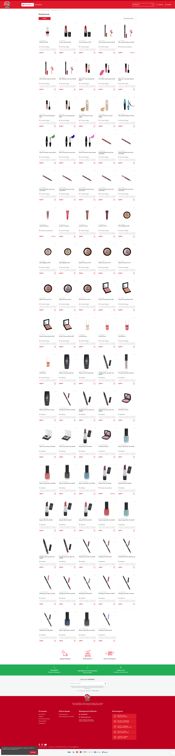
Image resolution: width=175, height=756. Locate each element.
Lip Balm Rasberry (44, 226)
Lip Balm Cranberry (64, 226)
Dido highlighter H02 (44, 262)
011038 (63, 445)
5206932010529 (124, 408)
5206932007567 (84, 408)
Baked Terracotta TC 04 (124, 262)
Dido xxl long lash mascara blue (67, 152)
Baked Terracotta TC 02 (65, 299)
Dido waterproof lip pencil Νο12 (47, 79)
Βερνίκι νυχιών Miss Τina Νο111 (67, 630)
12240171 (63, 334)
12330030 (83, 224)
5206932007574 (104, 371)
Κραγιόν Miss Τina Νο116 (105, 483)
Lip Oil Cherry (102, 336)
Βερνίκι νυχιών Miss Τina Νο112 (87, 630)
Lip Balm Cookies (83, 226)
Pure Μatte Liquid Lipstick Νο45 (107, 79)
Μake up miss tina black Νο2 (86, 373)
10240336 (63, 261)
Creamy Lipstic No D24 (65, 42)
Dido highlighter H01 (64, 262)
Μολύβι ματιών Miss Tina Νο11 (47, 593)
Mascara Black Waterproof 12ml (126, 115)
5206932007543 (65, 555)
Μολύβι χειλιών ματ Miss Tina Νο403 (106, 410)
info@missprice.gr (86, 717)
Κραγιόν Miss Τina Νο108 (45, 520)
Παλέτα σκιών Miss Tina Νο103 (67, 446)
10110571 (63, 114)
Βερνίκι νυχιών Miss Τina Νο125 (87, 483)
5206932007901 (45, 518)
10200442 (103, 187)
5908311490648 (104, 592)
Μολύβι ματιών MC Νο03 (46, 630)
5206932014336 (124, 445)
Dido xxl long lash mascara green (47, 152)
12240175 (122, 298)
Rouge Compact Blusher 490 (106, 299)
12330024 (83, 334)
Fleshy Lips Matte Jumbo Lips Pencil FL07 (86, 190)
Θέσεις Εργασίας (43, 721)
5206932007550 (104, 408)
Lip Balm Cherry (103, 226)
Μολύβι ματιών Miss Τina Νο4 (126, 593)
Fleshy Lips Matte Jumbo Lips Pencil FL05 (106, 190)
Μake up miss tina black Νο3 (66, 373)
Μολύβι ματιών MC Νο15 (85, 593)
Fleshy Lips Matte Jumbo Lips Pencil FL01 (125, 190)
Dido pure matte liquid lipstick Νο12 (126, 79)
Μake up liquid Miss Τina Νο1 (46, 409)
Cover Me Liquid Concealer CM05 (86, 116)
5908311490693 (124, 555)
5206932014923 (84, 371)
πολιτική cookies (22, 749)
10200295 (63, 77)
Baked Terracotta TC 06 (85, 262)
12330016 (103, 334)
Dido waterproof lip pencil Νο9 (126, 42)
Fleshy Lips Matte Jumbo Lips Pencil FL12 (125, 153)
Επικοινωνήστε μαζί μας (44, 718)
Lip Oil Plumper (83, 336)
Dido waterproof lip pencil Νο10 (107, 42)
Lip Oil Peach (42, 373)
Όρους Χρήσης (96, 690)
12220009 (83, 114)
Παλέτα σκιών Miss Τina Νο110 (47, 446)
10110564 (83, 77)
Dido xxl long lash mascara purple (87, 152)
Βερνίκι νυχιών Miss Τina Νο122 (126, 520)
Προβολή (132, 52)
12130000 (83, 298)
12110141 (102, 77)
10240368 (122, 114)
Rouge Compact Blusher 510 (125, 299)
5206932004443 (124, 371)
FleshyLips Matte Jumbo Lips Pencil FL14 (106, 153)
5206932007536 (45, 555)
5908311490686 (45, 592)
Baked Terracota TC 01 (84, 299)
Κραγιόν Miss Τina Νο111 (65, 520)
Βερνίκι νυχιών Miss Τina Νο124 (47, 483)
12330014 (43, 371)
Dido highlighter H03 (123, 226)
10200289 (103, 40)
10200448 (44, 187)
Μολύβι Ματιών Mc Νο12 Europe (126, 556)
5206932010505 (104, 445)
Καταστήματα (42, 723)
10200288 (123, 40)
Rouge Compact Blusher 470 (66, 336)
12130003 (122, 261)
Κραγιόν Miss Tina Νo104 (124, 483)
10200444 (83, 187)
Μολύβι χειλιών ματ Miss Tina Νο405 (106, 374)
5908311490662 (84, 555)
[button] (27, 4)
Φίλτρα (44, 18)
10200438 (123, 187)
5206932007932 (65, 518)
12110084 (63, 40)
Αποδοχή (33, 752)
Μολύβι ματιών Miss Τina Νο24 (67, 409)
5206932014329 (124, 518)
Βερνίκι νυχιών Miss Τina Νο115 (67, 483)
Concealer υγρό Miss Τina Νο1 (126, 373)
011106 (43, 445)
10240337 (43, 261)
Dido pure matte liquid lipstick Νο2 (47, 116)
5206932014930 (65, 371)
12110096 (83, 40)
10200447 (63, 187)
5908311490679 (64, 592)
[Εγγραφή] (105, 683)
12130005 (83, 261)
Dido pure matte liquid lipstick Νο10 (86, 79)
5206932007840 (84, 445)
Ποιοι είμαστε (42, 714)
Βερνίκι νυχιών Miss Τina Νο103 (107, 520)
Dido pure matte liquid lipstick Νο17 (67, 116)
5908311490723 (84, 592)
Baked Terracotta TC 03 (45, 299)
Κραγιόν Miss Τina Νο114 (85, 520)
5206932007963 (84, 518)
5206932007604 (65, 408)
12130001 (63, 298)
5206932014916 (45, 408)
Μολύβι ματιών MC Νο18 (105, 630)
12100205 (44, 40)
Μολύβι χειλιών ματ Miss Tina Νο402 (66, 557)
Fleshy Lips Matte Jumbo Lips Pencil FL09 (66, 190)
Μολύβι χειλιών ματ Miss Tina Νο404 (86, 410)
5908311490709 (104, 555)
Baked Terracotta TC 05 (105, 262)
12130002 (43, 298)
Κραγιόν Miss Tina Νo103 (85, 446)
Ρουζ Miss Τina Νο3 (123, 409)
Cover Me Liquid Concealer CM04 (106, 116)
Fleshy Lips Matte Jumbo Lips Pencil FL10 (46, 190)
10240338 (122, 224)
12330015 (122, 334)
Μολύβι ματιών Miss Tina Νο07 (107, 593)
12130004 (103, 261)
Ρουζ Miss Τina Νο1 (103, 446)
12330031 (63, 224)
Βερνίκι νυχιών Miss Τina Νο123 (126, 446)
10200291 (43, 77)
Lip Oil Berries (121, 336)
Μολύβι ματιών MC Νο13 (105, 556)
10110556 (43, 114)
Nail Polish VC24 (43, 42)
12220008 (103, 114)
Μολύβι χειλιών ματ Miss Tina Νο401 (47, 557)
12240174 (43, 334)
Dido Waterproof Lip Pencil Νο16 (67, 79)
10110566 (122, 77)
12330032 (43, 224)
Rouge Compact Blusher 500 (46, 336)
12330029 (103, 224)
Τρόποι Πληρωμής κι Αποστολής (66, 716)
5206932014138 (104, 518)
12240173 (102, 298)
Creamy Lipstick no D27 (85, 42)
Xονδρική (41, 716)
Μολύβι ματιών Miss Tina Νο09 (87, 556)
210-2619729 (84, 714)
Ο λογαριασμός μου (63, 714)
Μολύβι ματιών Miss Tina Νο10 (67, 593)
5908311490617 (123, 592)
